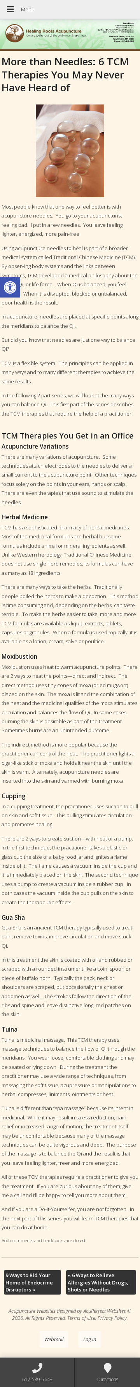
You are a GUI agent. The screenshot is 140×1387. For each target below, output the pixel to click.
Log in (89, 1339)
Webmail (53, 1339)
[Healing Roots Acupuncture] (70, 35)
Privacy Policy (112, 1317)
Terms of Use (81, 1317)
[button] (10, 287)
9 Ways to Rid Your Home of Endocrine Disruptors (29, 1282)
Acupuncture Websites (32, 1310)
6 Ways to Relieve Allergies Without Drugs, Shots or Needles (98, 1282)
